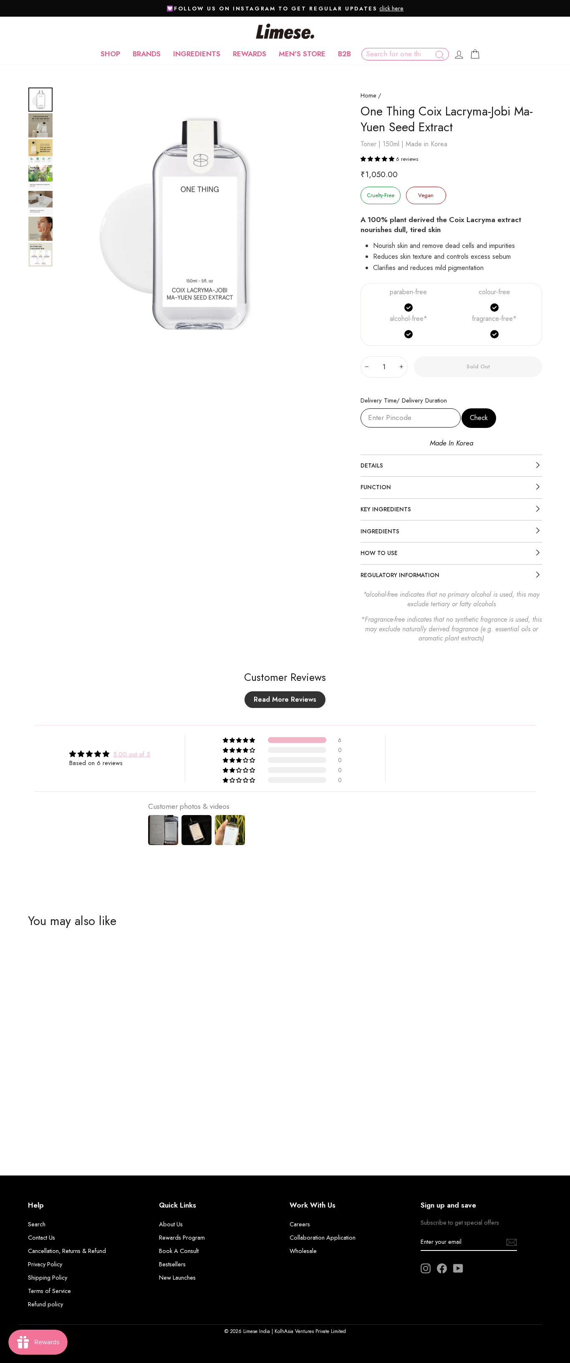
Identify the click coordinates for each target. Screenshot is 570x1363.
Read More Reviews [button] (285, 699)
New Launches (177, 1277)
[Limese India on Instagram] (426, 1268)
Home (368, 95)
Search (36, 1224)
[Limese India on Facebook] (442, 1268)
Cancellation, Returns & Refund (67, 1251)
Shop (110, 54)
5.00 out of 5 (131, 754)
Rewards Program (182, 1237)
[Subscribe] (511, 1242)
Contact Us (41, 1237)
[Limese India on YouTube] (458, 1268)
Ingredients (196, 54)
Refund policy (45, 1304)
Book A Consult (179, 1251)
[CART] (475, 54)
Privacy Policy (45, 1264)
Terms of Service (49, 1291)
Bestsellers (172, 1264)
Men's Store (302, 54)
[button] (378, 159)
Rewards (249, 54)
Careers (300, 1224)
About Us (171, 1224)
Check (479, 418)
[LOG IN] (459, 54)
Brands (147, 54)
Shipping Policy (47, 1277)
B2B (344, 54)
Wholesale (303, 1251)
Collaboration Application (323, 1237)
